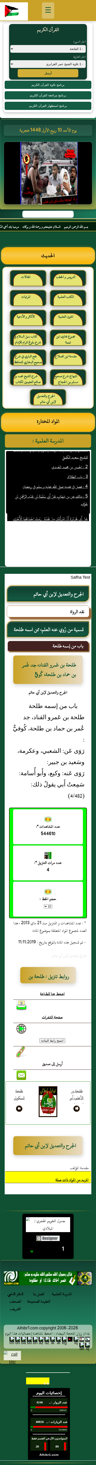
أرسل (48, 73)
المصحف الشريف (15, 1305)
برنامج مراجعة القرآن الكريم (48, 95)
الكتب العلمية (66, 297)
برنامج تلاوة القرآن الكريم (48, 85)
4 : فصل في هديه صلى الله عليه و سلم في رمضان (55, 478)
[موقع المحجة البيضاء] (48, 175)
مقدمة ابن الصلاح (66, 356)
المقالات (25, 277)
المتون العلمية (65, 316)
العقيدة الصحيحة (38, 1301)
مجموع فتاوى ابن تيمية (65, 339)
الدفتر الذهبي (15, 1294)
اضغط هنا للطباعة (52, 994)
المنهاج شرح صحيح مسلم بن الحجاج (66, 379)
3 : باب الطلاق (77, 468)
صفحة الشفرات (52, 1017)
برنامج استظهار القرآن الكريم (48, 106)
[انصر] (48, 1279)
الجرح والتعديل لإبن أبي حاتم (46, 399)
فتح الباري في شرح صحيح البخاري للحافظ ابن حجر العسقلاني (28, 361)
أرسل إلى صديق (52, 1064)
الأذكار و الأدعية (26, 316)
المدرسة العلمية (62, 1294)
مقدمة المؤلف (79, 1168)
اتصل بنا (38, 1294)
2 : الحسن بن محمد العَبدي (69, 458)
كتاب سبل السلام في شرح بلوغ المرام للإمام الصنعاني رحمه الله (27, 341)
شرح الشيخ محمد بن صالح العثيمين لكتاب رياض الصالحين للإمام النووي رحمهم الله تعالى (27, 381)
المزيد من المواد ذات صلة (72, 1180)
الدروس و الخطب (65, 277)
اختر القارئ (79, 57)
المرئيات (25, 297)
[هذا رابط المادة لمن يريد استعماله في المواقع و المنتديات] (21, 1052)
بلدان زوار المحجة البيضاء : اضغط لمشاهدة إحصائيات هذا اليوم (47, 1333)
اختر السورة (80, 41)
